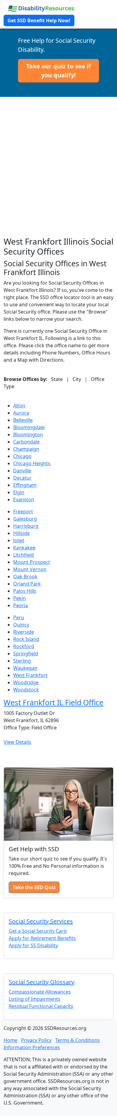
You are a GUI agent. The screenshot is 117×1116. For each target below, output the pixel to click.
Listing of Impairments (34, 999)
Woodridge (26, 682)
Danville (22, 470)
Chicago (22, 456)
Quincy (21, 624)
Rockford (23, 646)
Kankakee (24, 547)
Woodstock (26, 689)
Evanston (23, 499)
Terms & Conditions (77, 1040)
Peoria (20, 605)
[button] (58, 70)
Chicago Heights (31, 463)
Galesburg (25, 518)
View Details (17, 742)
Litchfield (23, 555)
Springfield (25, 653)
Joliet (18, 540)
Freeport (23, 511)
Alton (19, 405)
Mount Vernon (29, 569)
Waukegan (25, 668)
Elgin (18, 492)
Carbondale (26, 441)
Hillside (21, 533)
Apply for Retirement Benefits (42, 938)
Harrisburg (25, 526)
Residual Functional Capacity (41, 1006)
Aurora (21, 413)
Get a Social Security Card (38, 931)
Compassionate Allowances (40, 991)
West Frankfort (30, 675)
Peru (18, 617)
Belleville (23, 420)
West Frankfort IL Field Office (54, 702)
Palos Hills (24, 591)
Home (10, 1040)
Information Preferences (32, 1047)
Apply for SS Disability (33, 945)
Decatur (22, 478)
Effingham (25, 485)
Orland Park (27, 583)
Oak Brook (25, 576)
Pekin (19, 598)
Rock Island (26, 639)
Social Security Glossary (41, 982)
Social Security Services (41, 921)
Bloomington (28, 434)
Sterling (22, 660)
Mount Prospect (31, 562)
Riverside (23, 632)
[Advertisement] (58, 174)
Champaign (26, 449)
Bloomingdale (29, 427)
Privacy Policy (36, 1040)
